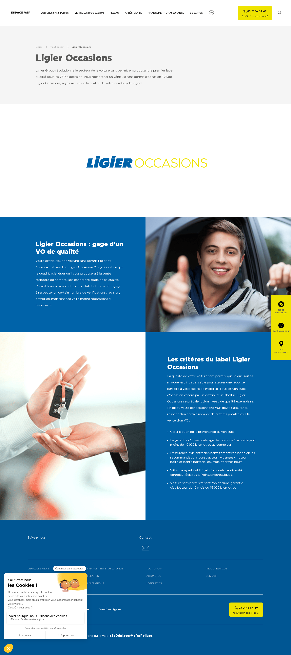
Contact (211, 576)
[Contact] (145, 550)
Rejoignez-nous (216, 569)
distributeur (54, 261)
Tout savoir (154, 569)
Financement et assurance (166, 13)
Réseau (114, 13)
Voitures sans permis (55, 13)
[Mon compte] (279, 13)
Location (196, 13)
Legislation (154, 583)
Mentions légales (110, 609)
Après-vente (133, 13)
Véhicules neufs (38, 569)
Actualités (153, 576)
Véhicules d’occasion (89, 13)
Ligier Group (95, 583)
